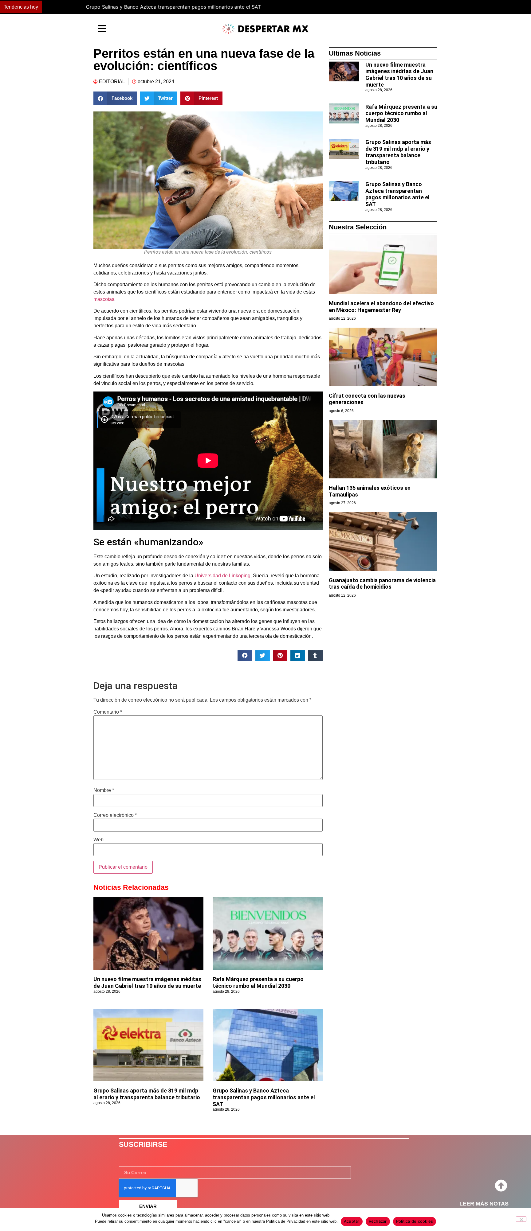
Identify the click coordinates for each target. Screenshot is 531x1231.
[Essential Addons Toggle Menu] (102, 29)
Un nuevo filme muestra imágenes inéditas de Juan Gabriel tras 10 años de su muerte (147, 982)
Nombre (103, 790)
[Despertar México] (265, 29)
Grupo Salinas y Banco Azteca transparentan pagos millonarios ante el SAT (132, 7)
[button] (391, 7)
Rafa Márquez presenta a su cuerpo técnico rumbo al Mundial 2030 (258, 982)
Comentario (107, 712)
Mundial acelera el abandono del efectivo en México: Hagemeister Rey (381, 306)
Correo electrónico (115, 815)
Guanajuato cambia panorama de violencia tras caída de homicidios (382, 583)
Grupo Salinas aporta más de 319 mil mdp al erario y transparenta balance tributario (146, 1093)
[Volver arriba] (501, 1186)
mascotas (103, 299)
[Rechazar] (521, 1219)
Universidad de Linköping (222, 575)
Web (98, 839)
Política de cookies (414, 1221)
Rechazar (378, 1221)
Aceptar (352, 1221)
